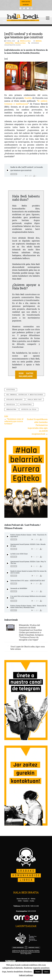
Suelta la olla (25, 41)
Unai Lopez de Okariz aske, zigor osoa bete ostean (28, 647)
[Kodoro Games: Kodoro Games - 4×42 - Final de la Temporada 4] (7, 536)
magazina (11, 409)
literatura (26, 404)
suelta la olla (29, 409)
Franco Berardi (15, 399)
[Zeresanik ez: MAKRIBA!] (7, 589)
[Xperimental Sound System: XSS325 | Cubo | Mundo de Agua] (7, 545)
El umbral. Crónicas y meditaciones (25, 394)
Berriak (38, 41)
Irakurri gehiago (26, 975)
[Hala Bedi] (23, 17)
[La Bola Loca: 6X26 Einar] (7, 554)
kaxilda (11, 404)
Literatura (9, 43)
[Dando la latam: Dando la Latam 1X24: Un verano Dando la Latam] (7, 572)
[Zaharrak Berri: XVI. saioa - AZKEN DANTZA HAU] (7, 581)
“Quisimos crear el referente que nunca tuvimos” (13, 421)
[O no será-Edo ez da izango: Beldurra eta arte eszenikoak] (7, 597)
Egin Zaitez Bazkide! (26, 3)
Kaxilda (28, 98)
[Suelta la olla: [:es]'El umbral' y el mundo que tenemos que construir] (7, 170)
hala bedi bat (35, 399)
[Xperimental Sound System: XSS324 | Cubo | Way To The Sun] (7, 563)
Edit (6, 416)
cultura (11, 389)
